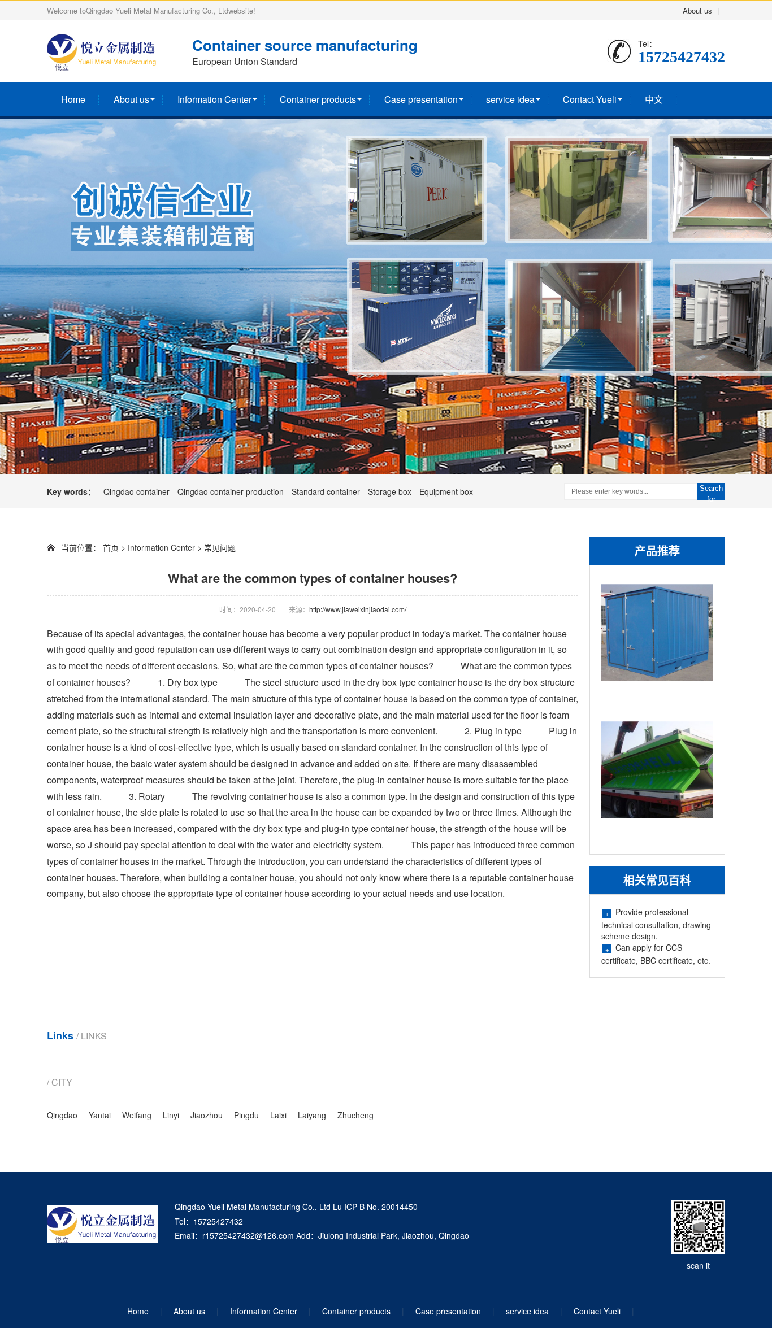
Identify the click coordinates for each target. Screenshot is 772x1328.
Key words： (71, 491)
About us (697, 10)
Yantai (100, 1115)
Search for (711, 492)
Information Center (214, 99)
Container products (318, 99)
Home (73, 99)
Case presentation (421, 99)
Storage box (391, 491)
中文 (654, 99)
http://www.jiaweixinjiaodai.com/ (357, 609)
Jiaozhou (206, 1115)
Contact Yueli (590, 99)
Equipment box (446, 491)
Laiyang (312, 1115)
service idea (510, 99)
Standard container (327, 491)
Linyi (171, 1115)
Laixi (278, 1115)
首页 (110, 547)
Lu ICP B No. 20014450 (375, 1206)
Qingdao (62, 1115)
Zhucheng (355, 1115)
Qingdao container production (231, 491)
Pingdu (246, 1115)
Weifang (136, 1115)
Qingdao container (137, 491)
